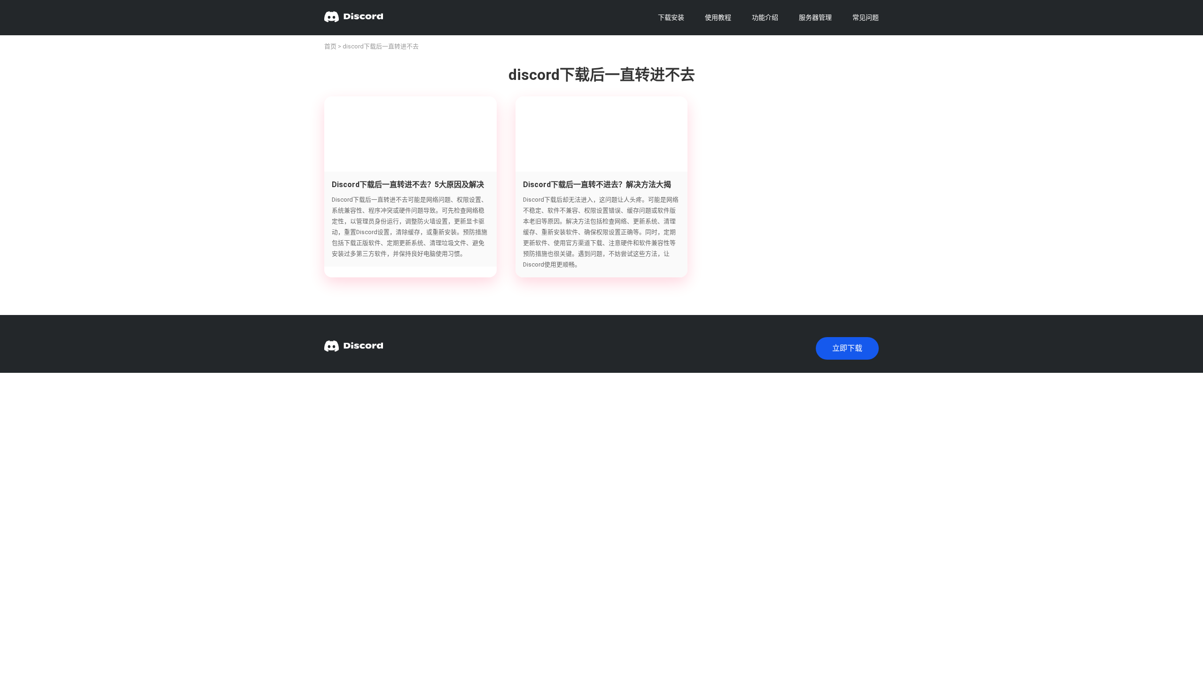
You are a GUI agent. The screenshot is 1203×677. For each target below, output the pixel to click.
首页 (330, 46)
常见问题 (865, 17)
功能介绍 (765, 17)
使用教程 (718, 17)
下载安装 (671, 17)
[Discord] (353, 17)
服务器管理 (815, 17)
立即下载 (847, 348)
